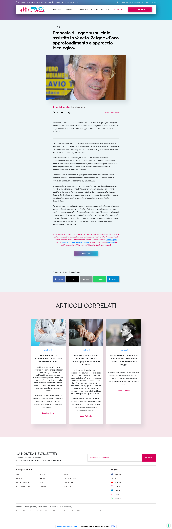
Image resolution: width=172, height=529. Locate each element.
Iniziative (42, 474)
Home (55, 107)
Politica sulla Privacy (21, 511)
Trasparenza (67, 511)
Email (87, 279)
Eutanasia (43, 486)
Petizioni (42, 478)
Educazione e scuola (23, 486)
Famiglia (19, 478)
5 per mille (111, 242)
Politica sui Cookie (33, 511)
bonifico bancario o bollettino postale (75, 242)
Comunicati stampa (70, 478)
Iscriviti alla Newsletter (112, 113)
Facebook (60, 279)
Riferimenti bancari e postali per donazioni (51, 511)
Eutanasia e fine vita (78, 107)
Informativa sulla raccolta (67, 526)
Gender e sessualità (22, 482)
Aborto (42, 482)
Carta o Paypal (111, 240)
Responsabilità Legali (78, 511)
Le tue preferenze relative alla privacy (94, 526)
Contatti (153, 2)
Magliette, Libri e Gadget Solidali (137, 2)
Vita (67, 107)
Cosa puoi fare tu (69, 482)
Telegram (114, 279)
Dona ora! (140, 9)
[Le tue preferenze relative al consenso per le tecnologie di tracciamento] (168, 525)
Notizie (117, 10)
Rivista (123, 2)
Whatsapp (100, 279)
